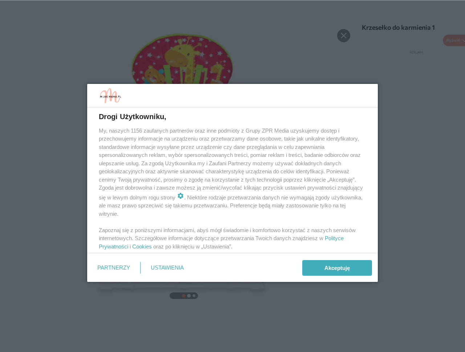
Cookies (142, 246)
